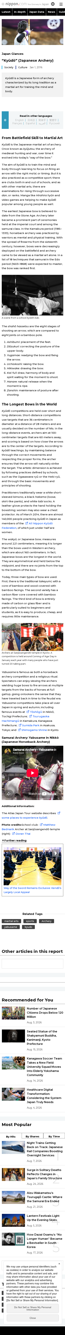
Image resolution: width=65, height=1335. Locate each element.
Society (8, 67)
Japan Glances (12, 53)
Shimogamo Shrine (34, 730)
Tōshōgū (36, 712)
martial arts (11, 921)
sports (30, 921)
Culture (22, 67)
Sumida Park (31, 725)
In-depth (20, 11)
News (51, 11)
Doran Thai (23, 833)
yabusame (10, 927)
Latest (6, 11)
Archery (46, 921)
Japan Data (36, 11)
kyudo (28, 927)
